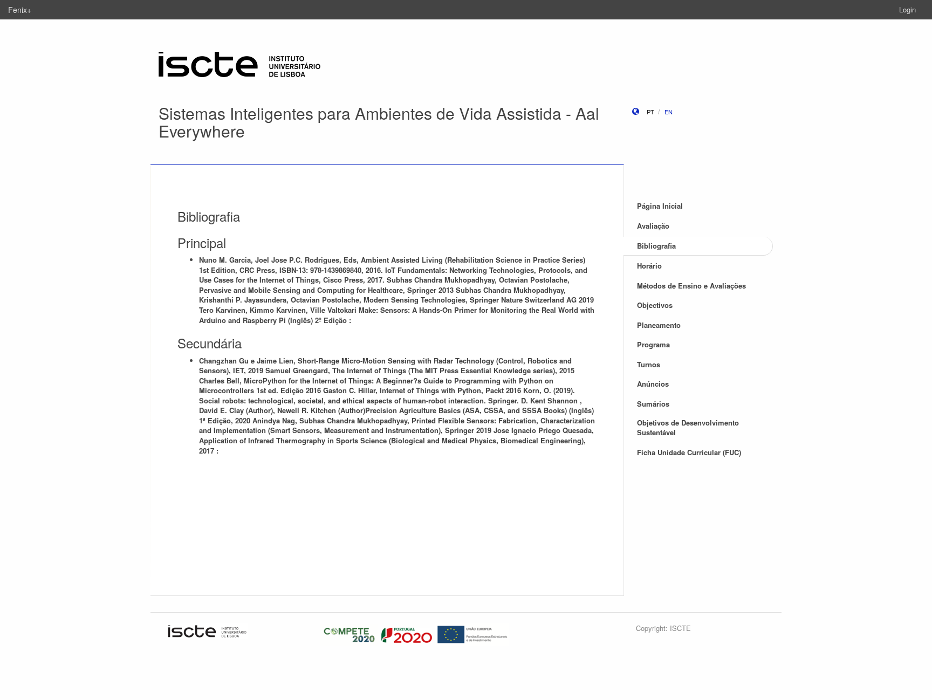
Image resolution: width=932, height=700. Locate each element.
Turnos (648, 364)
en (668, 111)
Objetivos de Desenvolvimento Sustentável (688, 427)
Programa (653, 344)
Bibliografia (656, 246)
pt (650, 111)
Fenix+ (19, 9)
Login (907, 9)
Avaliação (653, 226)
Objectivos (655, 305)
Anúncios (653, 384)
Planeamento (659, 325)
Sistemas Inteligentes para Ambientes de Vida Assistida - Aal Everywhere (379, 121)
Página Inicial (660, 206)
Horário (649, 265)
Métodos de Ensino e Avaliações (691, 285)
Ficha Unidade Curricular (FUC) (689, 452)
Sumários (653, 404)
